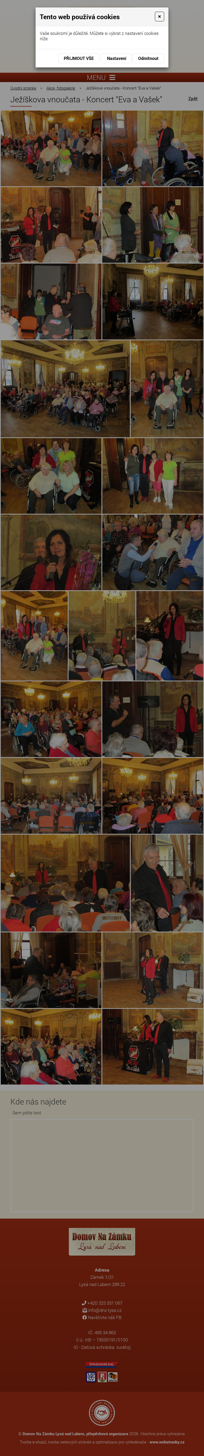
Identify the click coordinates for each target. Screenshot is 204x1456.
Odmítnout (148, 58)
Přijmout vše (79, 58)
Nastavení (116, 58)
